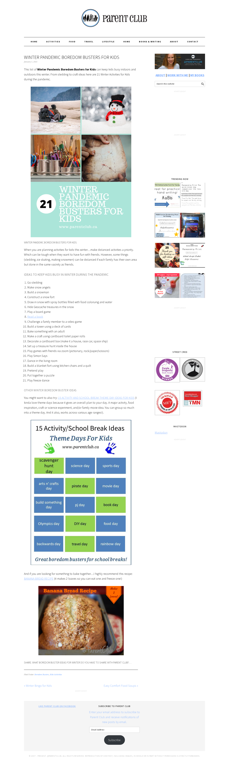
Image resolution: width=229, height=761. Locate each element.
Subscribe (114, 740)
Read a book (35, 317)
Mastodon (161, 432)
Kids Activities (56, 675)
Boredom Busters (42, 675)
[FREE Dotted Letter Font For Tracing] (167, 197)
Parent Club (114, 17)
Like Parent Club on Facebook (57, 706)
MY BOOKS (197, 75)
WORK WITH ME (177, 75)
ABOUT (160, 75)
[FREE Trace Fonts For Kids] (192, 197)
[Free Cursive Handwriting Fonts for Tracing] (167, 227)
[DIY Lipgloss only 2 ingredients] (167, 288)
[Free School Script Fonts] (192, 257)
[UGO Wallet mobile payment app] (192, 227)
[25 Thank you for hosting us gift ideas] (167, 257)
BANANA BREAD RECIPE (38, 578)
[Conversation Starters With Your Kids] (192, 288)
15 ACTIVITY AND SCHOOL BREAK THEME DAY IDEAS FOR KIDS (96, 398)
